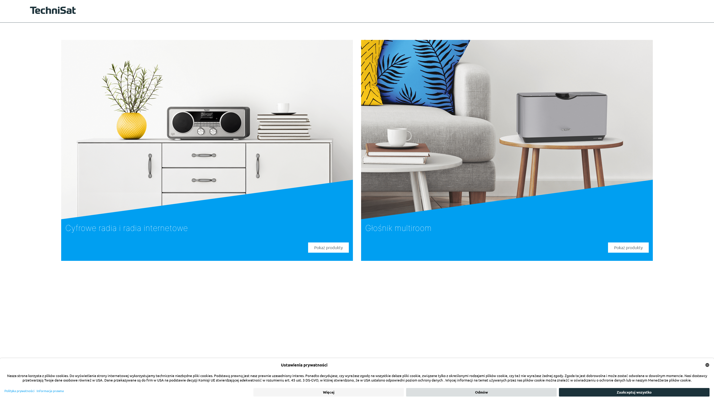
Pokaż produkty (328, 247)
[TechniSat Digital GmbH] (54, 11)
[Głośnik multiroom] (507, 129)
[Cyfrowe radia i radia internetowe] (207, 129)
